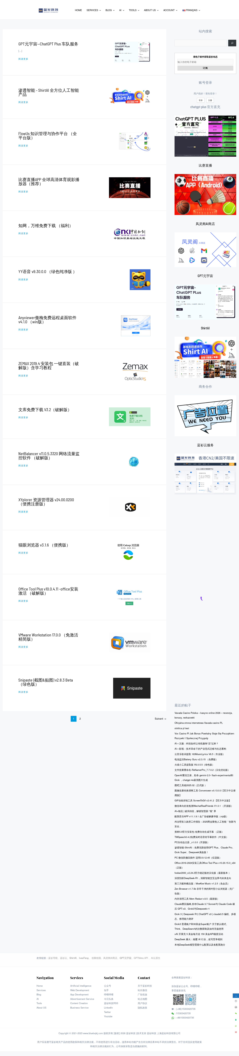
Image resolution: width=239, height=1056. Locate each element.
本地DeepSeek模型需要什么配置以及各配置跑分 (200, 944)
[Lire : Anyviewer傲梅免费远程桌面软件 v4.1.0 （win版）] (135, 325)
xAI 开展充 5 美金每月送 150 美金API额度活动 (199, 934)
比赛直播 (205, 165)
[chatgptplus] (205, 136)
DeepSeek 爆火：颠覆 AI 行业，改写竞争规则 (198, 939)
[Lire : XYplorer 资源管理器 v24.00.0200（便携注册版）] (129, 507)
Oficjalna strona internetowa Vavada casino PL (199, 722)
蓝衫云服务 (205, 445)
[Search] (232, 43)
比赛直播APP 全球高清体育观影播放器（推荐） (48, 181)
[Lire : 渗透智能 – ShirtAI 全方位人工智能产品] (129, 95)
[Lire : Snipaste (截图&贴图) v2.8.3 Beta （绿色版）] (131, 687)
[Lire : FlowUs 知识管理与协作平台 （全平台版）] (133, 141)
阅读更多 (23, 59)
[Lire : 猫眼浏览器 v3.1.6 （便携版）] (129, 551)
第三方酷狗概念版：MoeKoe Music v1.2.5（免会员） (202, 883)
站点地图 (142, 999)
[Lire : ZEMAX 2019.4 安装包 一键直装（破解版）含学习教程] (135, 371)
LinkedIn (108, 1007)
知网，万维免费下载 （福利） (45, 225)
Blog (39, 994)
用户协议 (142, 1003)
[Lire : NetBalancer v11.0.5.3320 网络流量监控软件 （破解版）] (133, 461)
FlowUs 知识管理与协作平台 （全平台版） (47, 135)
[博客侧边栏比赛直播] (205, 194)
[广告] (205, 415)
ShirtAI (205, 328)
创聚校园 (96, 958)
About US (41, 1007)
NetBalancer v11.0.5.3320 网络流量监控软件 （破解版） (49, 455)
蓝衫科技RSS (111, 1003)
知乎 (106, 990)
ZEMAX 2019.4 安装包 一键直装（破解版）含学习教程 (48, 365)
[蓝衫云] (205, 474)
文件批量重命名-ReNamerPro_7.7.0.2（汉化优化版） (202, 769)
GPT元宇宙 (205, 276)
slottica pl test (182, 728)
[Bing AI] (205, 357)
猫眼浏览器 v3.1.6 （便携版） (44, 544)
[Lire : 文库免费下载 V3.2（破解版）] (129, 416)
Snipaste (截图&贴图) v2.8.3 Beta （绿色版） (45, 682)
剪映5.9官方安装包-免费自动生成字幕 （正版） (199, 831)
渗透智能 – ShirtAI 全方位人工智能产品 (48, 92)
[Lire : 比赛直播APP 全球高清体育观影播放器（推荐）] (129, 187)
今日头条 (108, 999)
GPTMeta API (141, 958)
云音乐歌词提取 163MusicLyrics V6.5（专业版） (200, 754)
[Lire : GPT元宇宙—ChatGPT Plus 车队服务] (132, 51)
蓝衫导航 (53, 958)
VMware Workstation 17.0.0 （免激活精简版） (48, 636)
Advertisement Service (82, 999)
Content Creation (79, 1003)
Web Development (79, 990)
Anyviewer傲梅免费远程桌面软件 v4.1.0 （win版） (47, 319)
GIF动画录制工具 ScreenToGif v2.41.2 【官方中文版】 (203, 800)
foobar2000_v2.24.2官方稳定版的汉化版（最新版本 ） (203, 872)
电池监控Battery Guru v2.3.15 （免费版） (196, 759)
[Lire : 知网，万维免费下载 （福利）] (129, 233)
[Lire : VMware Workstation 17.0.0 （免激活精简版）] (129, 642)
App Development (79, 994)
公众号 (107, 985)
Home (40, 985)
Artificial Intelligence (80, 985)
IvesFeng (84, 958)
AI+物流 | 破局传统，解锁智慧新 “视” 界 (195, 811)
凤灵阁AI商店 (205, 224)
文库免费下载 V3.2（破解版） (45, 409)
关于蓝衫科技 (145, 985)
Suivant (160, 718)
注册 (210, 100)
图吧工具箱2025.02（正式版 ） (191, 785)
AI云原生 (155, 958)
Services (41, 990)
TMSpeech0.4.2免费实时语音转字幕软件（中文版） (201, 837)
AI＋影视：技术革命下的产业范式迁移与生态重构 (200, 748)
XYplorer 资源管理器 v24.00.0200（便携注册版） (46, 501)
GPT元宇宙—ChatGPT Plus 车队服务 (48, 43)
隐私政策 (142, 1007)
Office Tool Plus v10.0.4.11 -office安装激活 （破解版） (48, 590)
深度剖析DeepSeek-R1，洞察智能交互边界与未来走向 (203, 878)
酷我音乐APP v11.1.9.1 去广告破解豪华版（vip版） (201, 816)
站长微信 (142, 990)
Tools (39, 1003)
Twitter (107, 1012)
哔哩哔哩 (108, 994)
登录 (201, 100)
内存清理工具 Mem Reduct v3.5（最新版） (197, 898)
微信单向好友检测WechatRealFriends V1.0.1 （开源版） (204, 805)
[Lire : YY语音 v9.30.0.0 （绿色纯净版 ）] (140, 279)
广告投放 (142, 994)
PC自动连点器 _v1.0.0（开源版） (192, 842)
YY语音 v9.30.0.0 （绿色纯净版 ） (47, 271)
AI (38, 999)
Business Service (79, 1007)
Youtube (108, 1016)
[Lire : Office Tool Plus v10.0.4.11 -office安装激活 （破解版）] (129, 596)
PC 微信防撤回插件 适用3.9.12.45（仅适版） (198, 857)
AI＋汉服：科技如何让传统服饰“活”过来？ (196, 743)
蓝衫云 (63, 958)
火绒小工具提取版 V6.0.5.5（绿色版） (194, 764)
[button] (99, 10)
